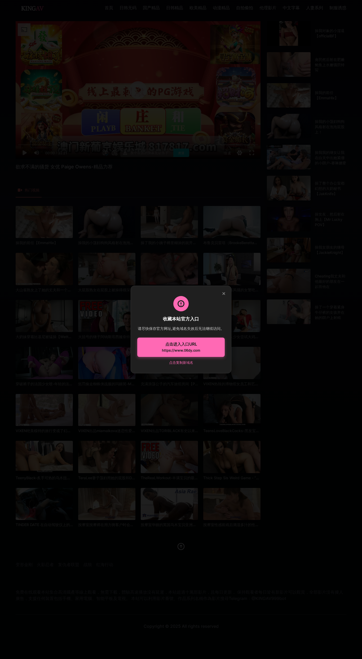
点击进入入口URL (181, 347)
